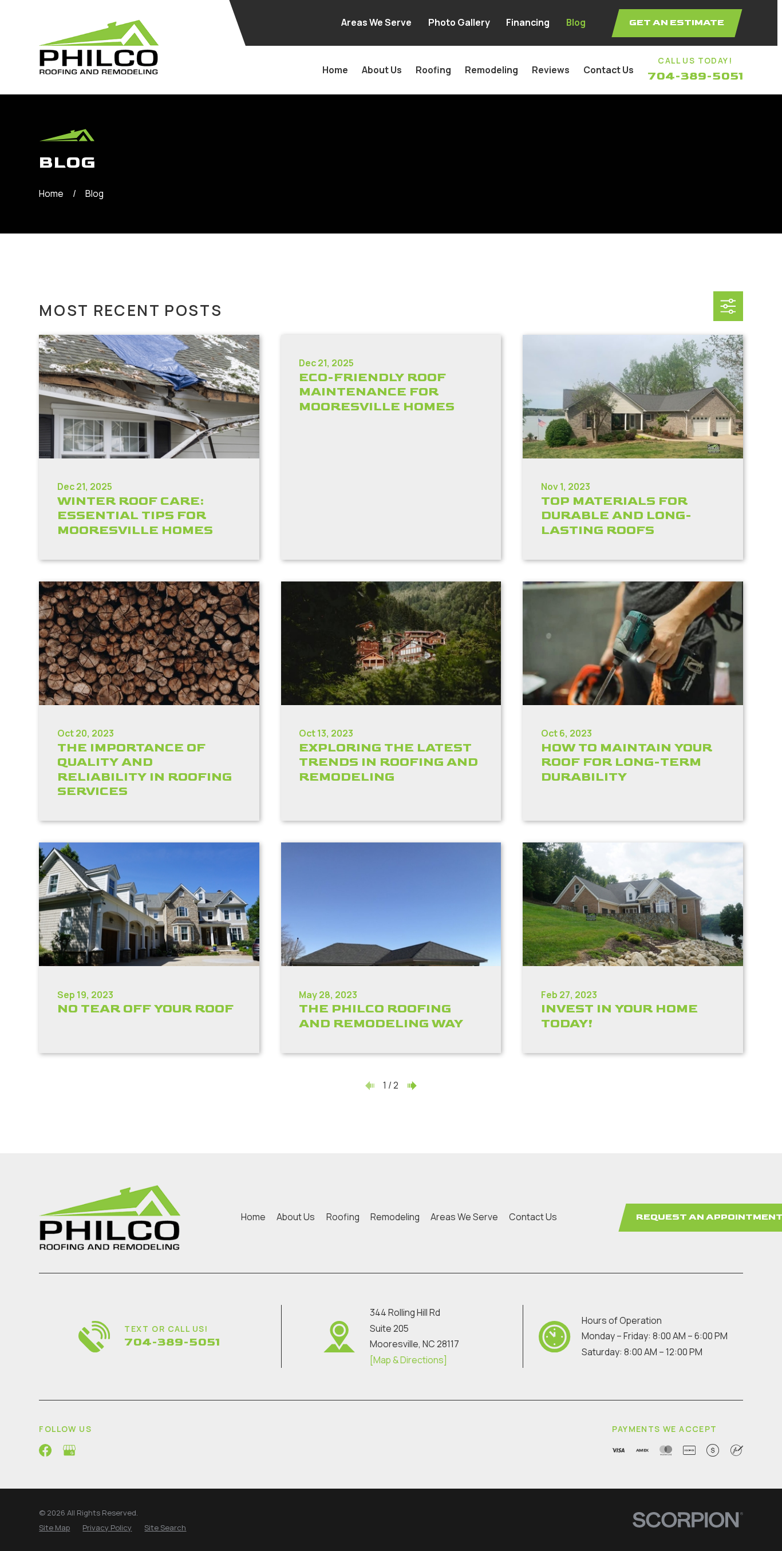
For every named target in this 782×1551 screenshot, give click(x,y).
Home (253, 1216)
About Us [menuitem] (382, 70)
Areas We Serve (376, 22)
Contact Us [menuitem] (608, 70)
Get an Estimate (676, 22)
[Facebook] (45, 1450)
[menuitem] (54, 1527)
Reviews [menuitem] (551, 70)
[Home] (99, 46)
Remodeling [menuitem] (491, 70)
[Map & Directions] (408, 1360)
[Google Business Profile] (69, 1450)
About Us (296, 1216)
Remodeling (395, 1216)
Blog (576, 22)
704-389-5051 (695, 76)
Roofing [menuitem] (433, 70)
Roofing (343, 1216)
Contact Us (533, 1216)
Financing (528, 22)
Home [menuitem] (335, 70)
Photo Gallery (459, 22)
